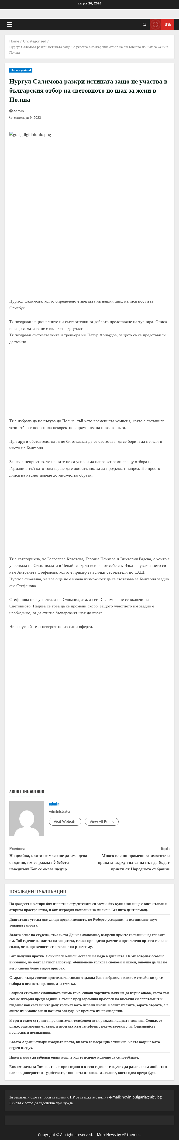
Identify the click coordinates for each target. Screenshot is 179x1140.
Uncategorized (21, 70)
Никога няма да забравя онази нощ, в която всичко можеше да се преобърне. (74, 1057)
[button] (10, 24)
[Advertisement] (89, 258)
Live (168, 24)
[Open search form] (144, 24)
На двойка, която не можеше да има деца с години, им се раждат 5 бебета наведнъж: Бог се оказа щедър (48, 858)
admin (19, 111)
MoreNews (106, 1134)
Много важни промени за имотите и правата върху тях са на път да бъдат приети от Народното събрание (134, 858)
